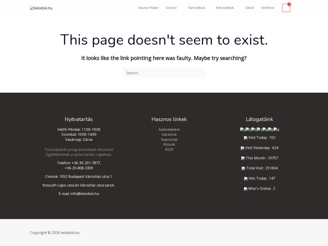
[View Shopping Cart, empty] (286, 8)
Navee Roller (148, 7)
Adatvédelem (169, 129)
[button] (296, 8)
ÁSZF (169, 149)
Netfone (267, 7)
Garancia (169, 134)
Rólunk (169, 144)
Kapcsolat (169, 139)
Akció (249, 7)
